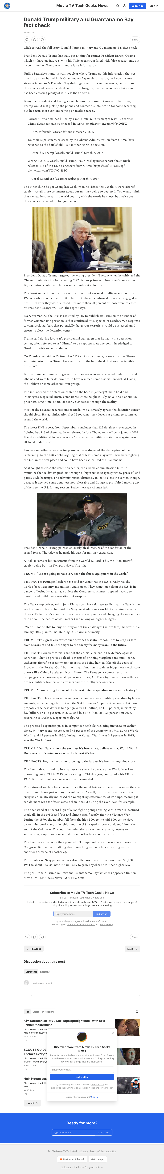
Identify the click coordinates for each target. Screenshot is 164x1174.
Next (130, 948)
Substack (66, 1167)
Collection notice (107, 1151)
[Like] (27, 39)
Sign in (154, 5)
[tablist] (37, 972)
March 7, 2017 (85, 132)
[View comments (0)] (34, 39)
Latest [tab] (36, 1011)
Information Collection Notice (81, 1087)
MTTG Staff (76, 878)
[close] (112, 1033)
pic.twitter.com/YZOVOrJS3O (48, 170)
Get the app (97, 1159)
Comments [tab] (31, 971)
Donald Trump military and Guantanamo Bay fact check (99, 47)
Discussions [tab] (48, 1011)
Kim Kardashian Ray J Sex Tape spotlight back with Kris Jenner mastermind (64, 1023)
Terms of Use (97, 1084)
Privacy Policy (106, 1087)
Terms (93, 1151)
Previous (36, 948)
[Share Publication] (124, 6)
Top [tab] (27, 1011)
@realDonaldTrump (63, 161)
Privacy (84, 1151)
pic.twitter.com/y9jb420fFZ (108, 123)
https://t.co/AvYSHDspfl (109, 166)
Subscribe (138, 5)
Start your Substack (74, 1159)
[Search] (117, 6)
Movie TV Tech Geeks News (43, 878)
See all (30, 1103)
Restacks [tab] (44, 971)
